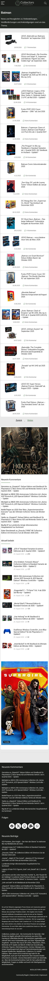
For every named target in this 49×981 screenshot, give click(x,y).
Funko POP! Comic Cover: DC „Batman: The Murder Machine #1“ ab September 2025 (33, 276)
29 (28, 595)
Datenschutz (34, 975)
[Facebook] (12, 826)
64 (28, 649)
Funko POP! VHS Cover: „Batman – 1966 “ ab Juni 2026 (33, 110)
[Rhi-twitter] (18, 826)
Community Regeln (22, 975)
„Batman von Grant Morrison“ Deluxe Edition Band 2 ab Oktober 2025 (32, 258)
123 (28, 609)
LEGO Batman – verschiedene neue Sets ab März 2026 (33, 238)
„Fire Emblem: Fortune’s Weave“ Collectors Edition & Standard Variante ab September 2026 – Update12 (30, 564)
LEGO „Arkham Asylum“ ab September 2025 (32, 330)
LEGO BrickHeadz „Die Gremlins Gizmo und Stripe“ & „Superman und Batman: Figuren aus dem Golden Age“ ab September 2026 (34, 57)
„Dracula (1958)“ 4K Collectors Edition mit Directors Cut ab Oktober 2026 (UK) (21, 532)
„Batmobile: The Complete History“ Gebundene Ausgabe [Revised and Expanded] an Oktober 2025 (32, 350)
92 (28, 637)
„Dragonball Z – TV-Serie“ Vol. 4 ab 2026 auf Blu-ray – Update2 (30, 591)
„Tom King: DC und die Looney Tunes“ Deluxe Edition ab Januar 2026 (33, 184)
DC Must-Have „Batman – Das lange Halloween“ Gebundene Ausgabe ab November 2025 (33, 221)
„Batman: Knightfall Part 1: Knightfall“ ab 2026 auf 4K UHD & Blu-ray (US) (34, 75)
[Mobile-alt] (24, 826)
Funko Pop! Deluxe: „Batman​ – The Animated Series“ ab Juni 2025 (33, 404)
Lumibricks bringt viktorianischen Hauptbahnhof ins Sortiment (19, 526)
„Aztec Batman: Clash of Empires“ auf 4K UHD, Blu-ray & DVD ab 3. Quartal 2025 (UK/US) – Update (34, 314)
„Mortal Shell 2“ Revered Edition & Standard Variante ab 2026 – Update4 (28, 604)
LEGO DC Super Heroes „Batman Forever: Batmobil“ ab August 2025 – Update (33, 386)
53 (28, 583)
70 (28, 622)
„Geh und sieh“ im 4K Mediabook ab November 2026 (21, 883)
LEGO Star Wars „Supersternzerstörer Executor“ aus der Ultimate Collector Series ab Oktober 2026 (23, 512)
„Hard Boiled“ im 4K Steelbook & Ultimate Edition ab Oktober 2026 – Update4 (30, 645)
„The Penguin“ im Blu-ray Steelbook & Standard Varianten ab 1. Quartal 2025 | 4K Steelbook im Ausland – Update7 (34, 149)
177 (28, 569)
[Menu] (3, 3)
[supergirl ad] (24, 662)
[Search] (45, 3)
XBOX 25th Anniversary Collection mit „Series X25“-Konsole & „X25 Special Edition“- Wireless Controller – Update (24, 496)
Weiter (30, 420)
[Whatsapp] (37, 826)
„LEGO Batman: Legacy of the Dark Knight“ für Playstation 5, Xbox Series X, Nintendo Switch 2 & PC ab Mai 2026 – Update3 (33, 94)
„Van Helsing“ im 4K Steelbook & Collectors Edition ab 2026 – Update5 (28, 618)
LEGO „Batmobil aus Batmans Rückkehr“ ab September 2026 (33, 37)
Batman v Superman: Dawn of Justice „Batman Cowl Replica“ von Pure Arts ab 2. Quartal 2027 (34, 130)
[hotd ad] (24, 428)
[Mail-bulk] (31, 826)
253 (28, 554)
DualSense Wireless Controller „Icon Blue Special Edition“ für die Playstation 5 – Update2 (30, 632)
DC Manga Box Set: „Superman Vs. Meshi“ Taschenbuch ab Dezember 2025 (33, 203)
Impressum (43, 975)
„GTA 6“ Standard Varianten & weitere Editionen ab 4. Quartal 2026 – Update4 (29, 550)
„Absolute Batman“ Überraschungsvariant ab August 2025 (34, 294)
